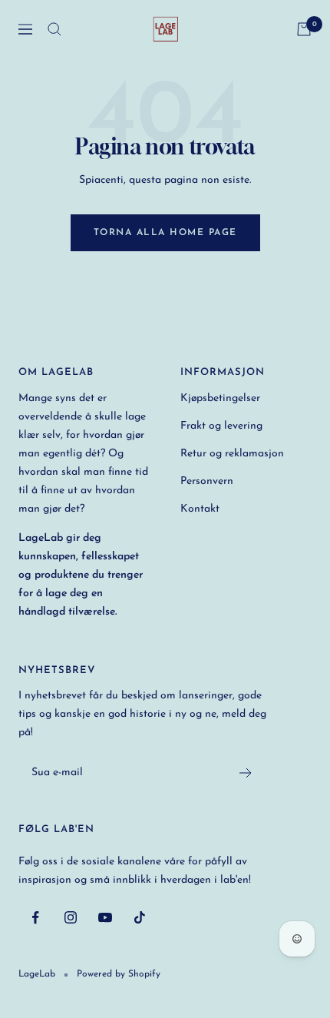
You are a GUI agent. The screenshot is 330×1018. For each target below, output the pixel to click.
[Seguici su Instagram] (70, 917)
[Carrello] (304, 29)
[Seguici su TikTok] (139, 917)
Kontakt (199, 509)
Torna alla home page (165, 232)
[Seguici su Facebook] (35, 917)
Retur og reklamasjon (232, 453)
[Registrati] (245, 773)
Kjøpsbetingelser (220, 398)
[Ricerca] (54, 29)
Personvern (206, 481)
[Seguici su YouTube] (104, 917)
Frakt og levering (221, 426)
